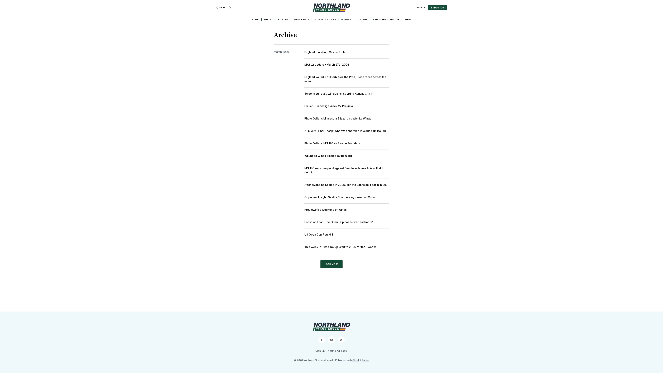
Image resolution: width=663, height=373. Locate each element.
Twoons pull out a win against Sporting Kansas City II (338, 93)
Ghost (355, 360)
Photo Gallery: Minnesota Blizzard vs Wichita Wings (337, 118)
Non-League (301, 19)
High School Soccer (386, 19)
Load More (331, 264)
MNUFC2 (346, 19)
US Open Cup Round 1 (318, 234)
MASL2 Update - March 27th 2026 (326, 64)
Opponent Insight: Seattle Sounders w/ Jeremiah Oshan (340, 197)
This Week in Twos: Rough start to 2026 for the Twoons (340, 247)
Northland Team (338, 350)
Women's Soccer (325, 19)
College (362, 19)
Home (255, 19)
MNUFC (268, 19)
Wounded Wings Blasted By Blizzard (328, 155)
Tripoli (365, 360)
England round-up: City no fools (324, 52)
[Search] (230, 7)
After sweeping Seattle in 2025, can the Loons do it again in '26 (345, 184)
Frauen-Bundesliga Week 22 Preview (328, 106)
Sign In (421, 7)
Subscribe (437, 7)
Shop (408, 19)
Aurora (283, 19)
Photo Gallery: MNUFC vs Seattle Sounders (332, 143)
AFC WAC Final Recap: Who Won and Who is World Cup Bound (345, 131)
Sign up (320, 350)
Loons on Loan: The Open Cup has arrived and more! (338, 222)
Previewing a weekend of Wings (325, 209)
